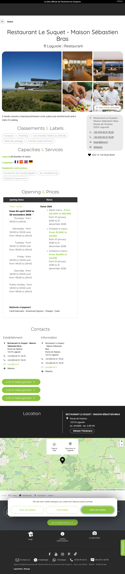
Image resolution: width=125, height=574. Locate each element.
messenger (27, 495)
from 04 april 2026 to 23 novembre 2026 (21, 213)
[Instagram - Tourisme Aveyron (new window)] (63, 554)
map (30, 539)
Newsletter (122, 547)
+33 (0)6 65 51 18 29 (54, 363)
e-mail (14, 495)
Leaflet (95, 489)
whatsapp (61, 560)
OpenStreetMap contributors (115, 489)
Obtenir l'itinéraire (82, 431)
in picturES (94, 538)
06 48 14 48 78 (102, 560)
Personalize (62, 510)
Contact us (25, 560)
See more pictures (109, 107)
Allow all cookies (98, 510)
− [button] (122, 444)
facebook (41, 495)
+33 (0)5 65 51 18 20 (103, 132)
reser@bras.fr (100, 142)
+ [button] (122, 441)
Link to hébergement (18, 382)
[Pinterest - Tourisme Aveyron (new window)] (69, 554)
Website (97, 147)
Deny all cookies (27, 510)
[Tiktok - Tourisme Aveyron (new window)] (75, 554)
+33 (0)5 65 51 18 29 (103, 137)
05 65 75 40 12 (80, 560)
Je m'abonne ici (61, 522)
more (50, 495)
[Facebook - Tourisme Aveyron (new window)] (50, 554)
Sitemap (27, 569)
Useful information (62, 540)
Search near (54, 449)
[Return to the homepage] (2, 21)
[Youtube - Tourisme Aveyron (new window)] (56, 554)
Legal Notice (18, 569)
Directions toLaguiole (70, 449)
